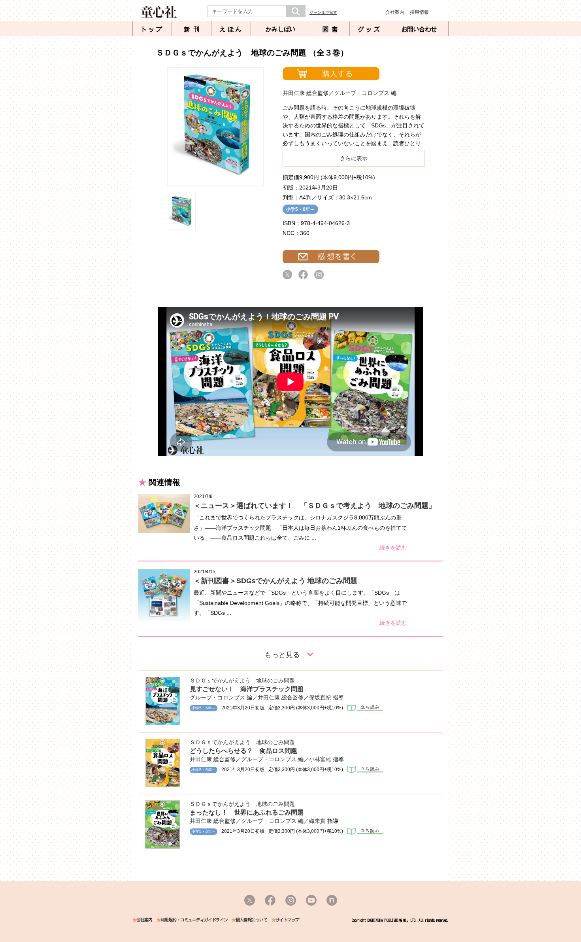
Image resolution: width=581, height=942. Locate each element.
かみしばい (280, 29)
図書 (331, 29)
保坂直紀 (320, 697)
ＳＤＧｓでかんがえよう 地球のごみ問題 (242, 680)
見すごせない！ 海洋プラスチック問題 (247, 689)
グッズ (369, 29)
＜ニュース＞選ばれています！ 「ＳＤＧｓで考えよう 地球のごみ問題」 (315, 506)
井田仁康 (294, 93)
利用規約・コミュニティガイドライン (194, 920)
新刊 (193, 29)
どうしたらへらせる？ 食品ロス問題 (243, 750)
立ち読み (365, 708)
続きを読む (393, 547)
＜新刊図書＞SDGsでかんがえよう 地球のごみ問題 (275, 581)
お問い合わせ (419, 29)
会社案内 (394, 12)
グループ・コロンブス (361, 93)
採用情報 (419, 12)
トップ (152, 29)
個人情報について (251, 920)
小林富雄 (320, 759)
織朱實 (317, 821)
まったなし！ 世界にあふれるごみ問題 (247, 812)
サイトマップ (287, 920)
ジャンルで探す (323, 12)
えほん (231, 29)
